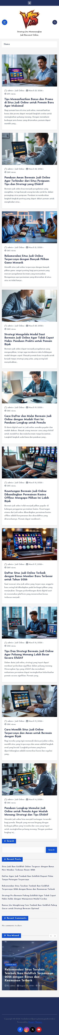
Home (7, 44)
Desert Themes (35, 1022)
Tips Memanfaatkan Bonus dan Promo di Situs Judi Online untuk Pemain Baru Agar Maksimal (29, 102)
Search (10, 841)
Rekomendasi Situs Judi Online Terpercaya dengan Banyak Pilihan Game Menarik (26, 259)
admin (10, 91)
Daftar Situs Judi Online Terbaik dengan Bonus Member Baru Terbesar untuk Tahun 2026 (28, 576)
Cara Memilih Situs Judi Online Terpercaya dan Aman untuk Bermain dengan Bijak (28, 733)
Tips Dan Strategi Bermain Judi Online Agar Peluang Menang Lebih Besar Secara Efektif (29, 654)
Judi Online (19, 91)
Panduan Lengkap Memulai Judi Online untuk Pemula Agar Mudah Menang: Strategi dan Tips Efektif (26, 811)
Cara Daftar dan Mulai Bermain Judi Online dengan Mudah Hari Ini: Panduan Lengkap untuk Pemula (28, 419)
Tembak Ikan (11, 964)
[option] (29, 965)
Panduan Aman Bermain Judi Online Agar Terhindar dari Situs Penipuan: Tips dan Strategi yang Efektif (27, 181)
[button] (51, 936)
